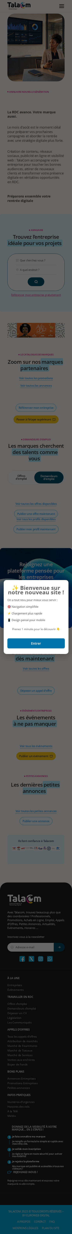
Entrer (36, 643)
